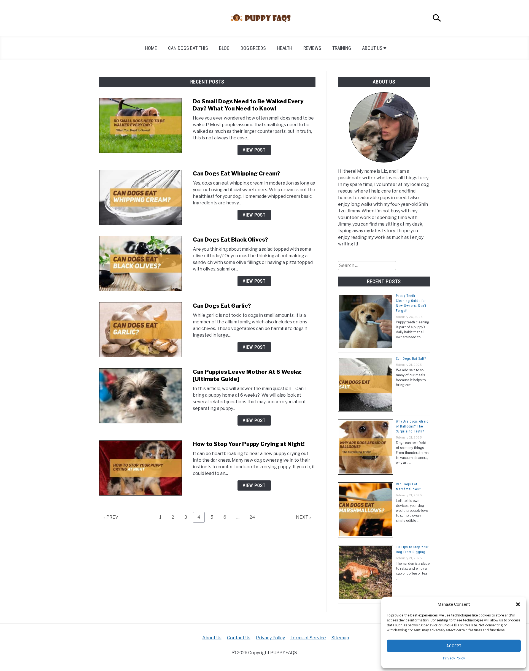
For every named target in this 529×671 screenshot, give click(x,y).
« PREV (111, 517)
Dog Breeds (253, 48)
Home (151, 48)
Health (284, 48)
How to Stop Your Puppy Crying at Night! (248, 444)
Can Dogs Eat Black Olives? (230, 239)
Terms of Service (308, 637)
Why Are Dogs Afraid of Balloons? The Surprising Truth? (412, 426)
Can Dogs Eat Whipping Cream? (236, 173)
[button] (518, 604)
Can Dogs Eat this (188, 48)
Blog (224, 48)
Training (341, 48)
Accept (453, 645)
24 (254, 517)
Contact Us (238, 637)
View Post (254, 150)
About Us (372, 48)
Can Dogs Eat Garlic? (222, 305)
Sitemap (340, 637)
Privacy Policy (454, 658)
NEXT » (303, 517)
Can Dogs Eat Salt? (411, 359)
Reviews (312, 48)
